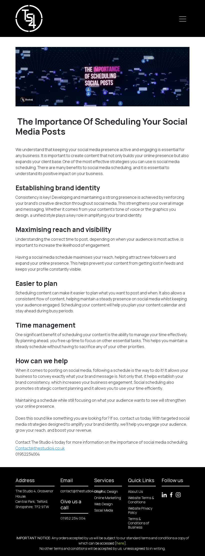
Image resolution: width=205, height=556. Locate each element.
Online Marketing (107, 497)
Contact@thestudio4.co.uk (40, 448)
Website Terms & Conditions (141, 499)
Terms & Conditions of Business (138, 523)
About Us (135, 491)
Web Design (103, 504)
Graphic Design (106, 491)
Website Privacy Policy (140, 510)
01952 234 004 (73, 518)
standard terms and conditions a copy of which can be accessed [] (133, 541)
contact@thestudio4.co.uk (81, 491)
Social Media (103, 510)
